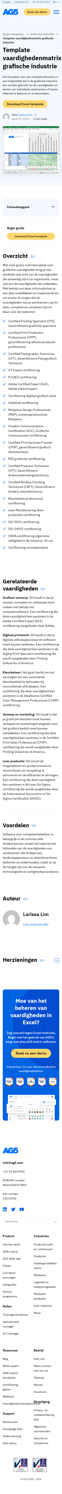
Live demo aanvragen (9, 1275)
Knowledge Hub (12, 1429)
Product (8, 1236)
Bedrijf (38, 1350)
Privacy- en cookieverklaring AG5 (44, 1414)
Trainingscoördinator (15, 1314)
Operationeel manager (11, 1324)
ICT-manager (11, 1333)
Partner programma (10, 1294)
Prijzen (7, 1265)
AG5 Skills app (11, 1258)
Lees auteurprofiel (35, 924)
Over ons (39, 1358)
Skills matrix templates (10, 1375)
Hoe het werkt (11, 1244)
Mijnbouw (40, 1275)
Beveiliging (42, 1402)
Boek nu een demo (31, 1053)
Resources (10, 1350)
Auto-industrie (43, 1305)
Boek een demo (37, 12)
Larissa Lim (25, 114)
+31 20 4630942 (14, 1171)
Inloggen (6, 2)
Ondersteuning (12, 1436)
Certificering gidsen (10, 1387)
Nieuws (38, 1384)
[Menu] (56, 12)
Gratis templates (13, 34)
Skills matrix (10, 1251)
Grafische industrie (42, 34)
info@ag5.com (21, 2)
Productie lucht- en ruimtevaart (44, 1247)
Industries (41, 1236)
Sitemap (39, 1377)
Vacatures (40, 1392)
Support (8, 1413)
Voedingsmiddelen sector (45, 1266)
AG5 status (10, 1443)
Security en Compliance (41, 1441)
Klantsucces (10, 1422)
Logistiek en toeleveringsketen (45, 1284)
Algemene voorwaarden (42, 1429)
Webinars (8, 1396)
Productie (40, 1256)
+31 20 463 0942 (41, 2)
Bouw (37, 1312)
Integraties (10, 1284)
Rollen (7, 1306)
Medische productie (40, 1296)
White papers (11, 1366)
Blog (5, 1358)
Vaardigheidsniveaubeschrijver (15, 1403)
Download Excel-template (25, 104)
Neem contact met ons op (42, 1368)
